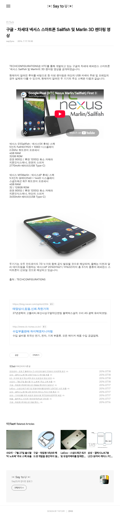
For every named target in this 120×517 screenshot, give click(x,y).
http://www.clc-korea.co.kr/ (27, 326)
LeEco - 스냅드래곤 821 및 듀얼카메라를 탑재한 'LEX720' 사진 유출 (38, 388)
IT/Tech (12, 366)
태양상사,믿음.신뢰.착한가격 (31, 308)
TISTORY (61, 511)
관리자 (70, 511)
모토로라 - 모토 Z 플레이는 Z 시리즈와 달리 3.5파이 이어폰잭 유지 (37, 371)
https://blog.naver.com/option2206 (30, 304)
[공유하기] (21, 355)
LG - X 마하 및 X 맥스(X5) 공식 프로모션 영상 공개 (30, 378)
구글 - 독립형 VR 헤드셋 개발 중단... (24, 402)
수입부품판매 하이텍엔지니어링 (33, 331)
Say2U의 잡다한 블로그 (22, 481)
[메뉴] (8, 6)
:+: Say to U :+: (60, 6)
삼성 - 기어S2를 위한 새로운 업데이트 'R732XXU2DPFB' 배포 (35, 395)
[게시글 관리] (25, 355)
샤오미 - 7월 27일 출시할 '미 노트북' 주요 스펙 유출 (30, 381)
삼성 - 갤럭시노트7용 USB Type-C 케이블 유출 (29, 375)
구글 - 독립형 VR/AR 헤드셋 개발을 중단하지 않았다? (31, 385)
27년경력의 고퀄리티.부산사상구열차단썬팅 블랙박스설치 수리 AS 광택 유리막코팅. (60, 313)
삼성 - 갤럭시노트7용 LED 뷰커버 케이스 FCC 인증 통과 (32, 392)
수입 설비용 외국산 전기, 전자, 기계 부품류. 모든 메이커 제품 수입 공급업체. (56, 335)
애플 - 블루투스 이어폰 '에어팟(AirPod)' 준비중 (29, 399)
